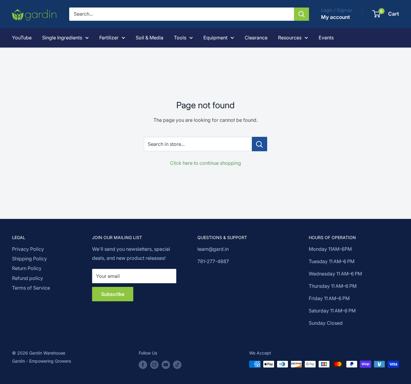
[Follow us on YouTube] (166, 365)
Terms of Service (31, 288)
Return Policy (27, 268)
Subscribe (112, 294)
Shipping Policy (29, 259)
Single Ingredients (62, 38)
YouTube (22, 38)
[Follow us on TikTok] (177, 365)
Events (326, 38)
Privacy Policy (28, 249)
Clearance (256, 38)
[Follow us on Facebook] (143, 365)
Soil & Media (149, 38)
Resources (289, 38)
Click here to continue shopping (205, 163)
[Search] (301, 14)
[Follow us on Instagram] (154, 365)
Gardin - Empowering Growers (41, 361)
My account (335, 17)
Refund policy (27, 278)
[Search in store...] (259, 144)
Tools (180, 38)
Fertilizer (109, 38)
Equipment (215, 38)
